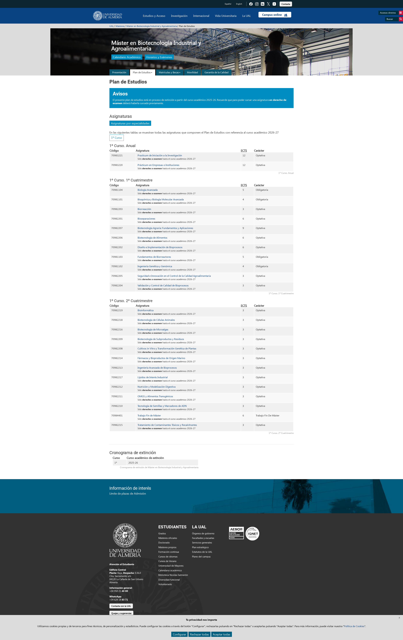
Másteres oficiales (167, 538)
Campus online (272, 15)
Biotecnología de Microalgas (153, 329)
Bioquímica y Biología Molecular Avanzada (161, 199)
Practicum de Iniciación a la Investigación (160, 155)
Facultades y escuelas (203, 538)
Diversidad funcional (169, 579)
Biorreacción (144, 209)
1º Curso (116, 137)
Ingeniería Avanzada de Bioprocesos (157, 367)
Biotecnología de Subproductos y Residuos (161, 339)
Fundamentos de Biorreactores (154, 256)
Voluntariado (165, 584)
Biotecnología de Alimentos (152, 237)
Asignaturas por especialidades (130, 123)
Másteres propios (167, 547)
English (239, 4)
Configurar (179, 634)
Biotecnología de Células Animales (156, 319)
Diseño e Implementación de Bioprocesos (160, 247)
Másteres (120, 26)
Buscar (390, 18)
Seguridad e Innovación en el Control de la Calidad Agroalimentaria (174, 275)
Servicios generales (202, 542)
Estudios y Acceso (154, 16)
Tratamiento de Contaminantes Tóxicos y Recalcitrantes (167, 424)
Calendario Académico (127, 57)
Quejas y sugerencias (121, 613)
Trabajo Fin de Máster (149, 415)
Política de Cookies (354, 626)
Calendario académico (170, 570)
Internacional (201, 16)
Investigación (179, 16)
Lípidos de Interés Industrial (153, 377)
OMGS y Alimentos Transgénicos (155, 396)
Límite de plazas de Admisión (127, 493)
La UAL (246, 16)
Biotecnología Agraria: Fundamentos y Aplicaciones (165, 228)
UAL (111, 26)
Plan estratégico (200, 547)
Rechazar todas (199, 634)
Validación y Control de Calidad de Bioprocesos (163, 285)
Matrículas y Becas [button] (169, 72)
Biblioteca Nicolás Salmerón (173, 574)
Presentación (119, 72)
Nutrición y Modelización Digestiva (157, 386)
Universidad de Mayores (170, 565)
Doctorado (164, 542)
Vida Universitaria (225, 16)
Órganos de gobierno (203, 533)
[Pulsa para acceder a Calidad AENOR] (244, 533)
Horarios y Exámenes (159, 57)
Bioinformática (145, 310)
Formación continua (168, 551)
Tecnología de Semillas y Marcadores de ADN (162, 405)
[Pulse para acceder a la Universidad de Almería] (125, 539)
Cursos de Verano (167, 561)
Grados (162, 533)
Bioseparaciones (146, 218)
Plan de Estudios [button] (142, 72)
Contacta (285, 4)
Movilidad (192, 72)
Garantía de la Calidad (216, 72)
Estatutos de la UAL (202, 551)
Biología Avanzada (148, 189)
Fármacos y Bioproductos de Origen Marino (161, 358)
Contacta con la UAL (121, 605)
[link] (286, 4)
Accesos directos (388, 12)
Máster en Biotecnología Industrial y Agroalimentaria (151, 26)
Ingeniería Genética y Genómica (155, 266)
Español (228, 4)
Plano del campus (201, 556)
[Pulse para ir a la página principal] (107, 15)
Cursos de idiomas (167, 556)
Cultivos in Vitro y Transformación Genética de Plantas (167, 348)
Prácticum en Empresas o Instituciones (158, 165)
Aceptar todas (221, 634)
